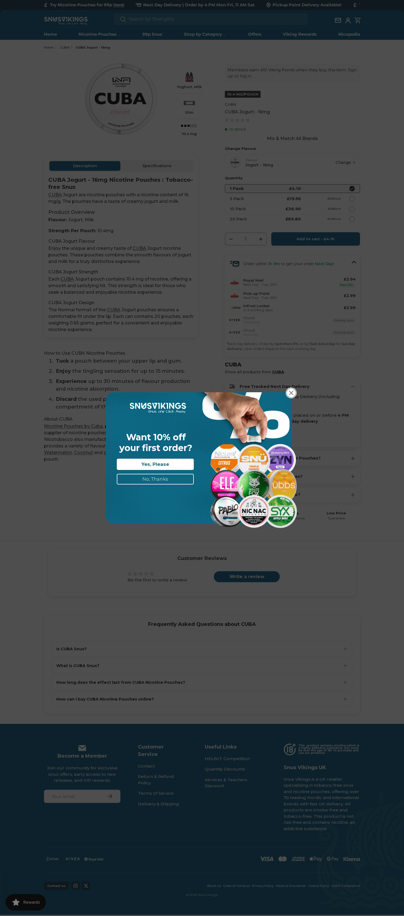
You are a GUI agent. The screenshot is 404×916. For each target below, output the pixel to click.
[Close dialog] (291, 393)
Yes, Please (155, 464)
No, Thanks (155, 479)
